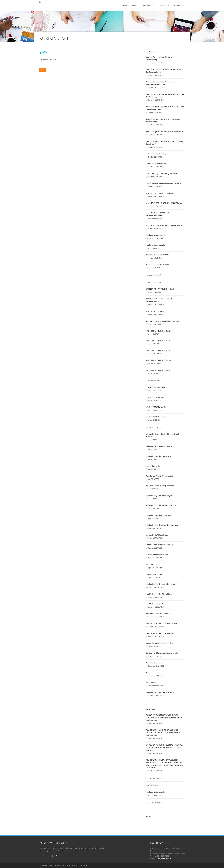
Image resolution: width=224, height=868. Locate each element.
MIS (87, 865)
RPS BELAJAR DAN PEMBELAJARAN (160, 289)
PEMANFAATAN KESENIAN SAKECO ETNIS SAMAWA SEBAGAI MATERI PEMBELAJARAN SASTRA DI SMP (163, 732)
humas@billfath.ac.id (163, 859)
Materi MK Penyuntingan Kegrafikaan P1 (162, 173)
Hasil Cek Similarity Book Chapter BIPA (161, 584)
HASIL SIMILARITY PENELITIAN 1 (158, 331)
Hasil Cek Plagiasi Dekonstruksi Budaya (161, 692)
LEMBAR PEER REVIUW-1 (155, 387)
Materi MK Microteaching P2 (157, 154)
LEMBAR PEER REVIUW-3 (155, 397)
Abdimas (149, 816)
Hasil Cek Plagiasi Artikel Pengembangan (162, 495)
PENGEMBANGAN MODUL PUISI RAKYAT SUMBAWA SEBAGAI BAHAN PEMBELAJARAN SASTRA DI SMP (164, 717)
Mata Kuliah (151, 51)
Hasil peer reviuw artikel (156, 245)
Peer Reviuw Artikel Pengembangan (160, 486)
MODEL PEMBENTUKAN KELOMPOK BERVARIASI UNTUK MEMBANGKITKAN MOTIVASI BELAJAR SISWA (165, 747)
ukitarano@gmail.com (53, 856)
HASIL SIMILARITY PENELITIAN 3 (158, 350)
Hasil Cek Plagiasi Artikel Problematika (161, 505)
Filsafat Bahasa (152, 564)
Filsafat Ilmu (151, 682)
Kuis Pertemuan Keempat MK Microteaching (163, 183)
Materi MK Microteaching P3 (157, 163)
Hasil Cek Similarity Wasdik (157, 604)
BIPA (43, 52)
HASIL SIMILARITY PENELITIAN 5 (158, 370)
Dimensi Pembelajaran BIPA (157, 554)
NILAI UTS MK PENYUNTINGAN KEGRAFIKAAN (164, 203)
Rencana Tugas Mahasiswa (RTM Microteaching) (165, 131)
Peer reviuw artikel (153, 466)
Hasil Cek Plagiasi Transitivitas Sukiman (162, 525)
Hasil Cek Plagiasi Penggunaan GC (159, 446)
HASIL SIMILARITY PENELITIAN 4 (158, 360)
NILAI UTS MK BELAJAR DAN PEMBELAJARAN (164, 225)
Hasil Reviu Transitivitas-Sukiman (159, 545)
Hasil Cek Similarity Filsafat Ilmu (159, 594)
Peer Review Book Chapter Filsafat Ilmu (161, 623)
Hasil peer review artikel (155, 235)
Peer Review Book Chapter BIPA (158, 613)
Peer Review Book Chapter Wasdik (159, 633)
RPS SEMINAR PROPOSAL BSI (157, 311)
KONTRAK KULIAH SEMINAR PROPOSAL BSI (163, 321)
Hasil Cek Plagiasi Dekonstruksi (158, 456)
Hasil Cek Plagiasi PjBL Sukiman (158, 515)
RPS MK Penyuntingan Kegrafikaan (159, 193)
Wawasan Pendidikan (154, 574)
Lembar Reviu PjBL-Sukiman (157, 535)
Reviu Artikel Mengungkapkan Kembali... (162, 653)
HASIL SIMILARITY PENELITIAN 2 (158, 341)
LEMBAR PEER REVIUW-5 (155, 417)
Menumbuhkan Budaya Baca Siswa (160, 643)
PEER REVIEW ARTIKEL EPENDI (157, 255)
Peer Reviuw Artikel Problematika (159, 476)
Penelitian (150, 709)
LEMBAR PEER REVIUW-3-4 (156, 407)
